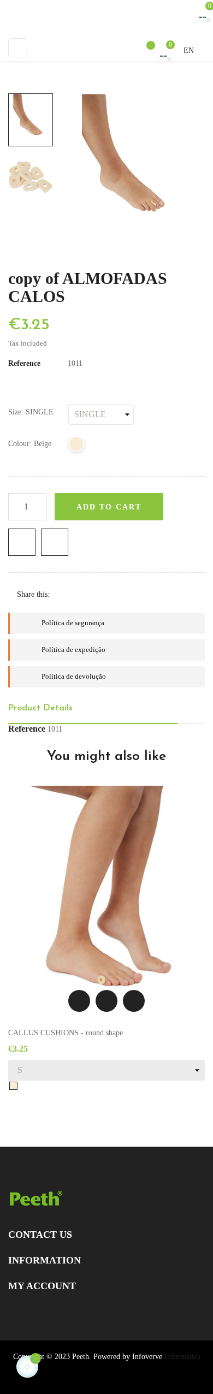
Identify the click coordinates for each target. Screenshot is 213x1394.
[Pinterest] (97, 594)
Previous (30, 211)
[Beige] (77, 446)
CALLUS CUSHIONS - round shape (65, 1033)
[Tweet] (80, 594)
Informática (182, 1357)
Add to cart (108, 507)
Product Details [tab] (40, 708)
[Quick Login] (122, 49)
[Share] (63, 594)
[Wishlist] (145, 50)
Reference (24, 363)
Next (30, 85)
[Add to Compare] (54, 542)
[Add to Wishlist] (22, 542)
